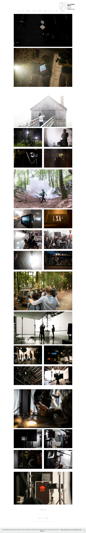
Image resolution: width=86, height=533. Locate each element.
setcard (34, 10)
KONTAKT (45, 10)
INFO (23, 10)
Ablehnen (42, 531)
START (18, 10)
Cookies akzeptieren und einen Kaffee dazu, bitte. (71, 529)
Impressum (51, 521)
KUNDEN (39, 10)
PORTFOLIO (28, 10)
